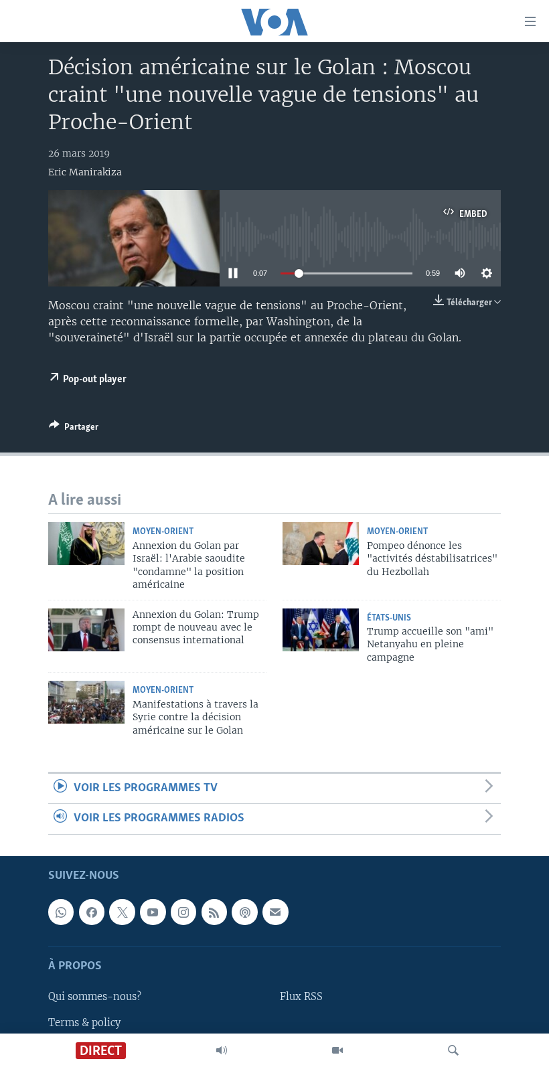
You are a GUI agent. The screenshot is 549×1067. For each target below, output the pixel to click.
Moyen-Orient (163, 531)
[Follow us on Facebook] (91, 911)
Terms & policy (84, 1022)
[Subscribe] (275, 911)
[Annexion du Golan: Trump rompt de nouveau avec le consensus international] (86, 629)
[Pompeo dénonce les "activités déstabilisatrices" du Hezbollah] (321, 543)
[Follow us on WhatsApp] (61, 911)
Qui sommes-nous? (94, 997)
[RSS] (214, 911)
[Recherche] (453, 1050)
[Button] (73, 429)
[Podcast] (244, 911)
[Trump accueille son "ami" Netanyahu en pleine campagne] (321, 629)
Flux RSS (301, 997)
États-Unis (389, 618)
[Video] (337, 1050)
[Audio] (222, 1050)
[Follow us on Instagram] (183, 911)
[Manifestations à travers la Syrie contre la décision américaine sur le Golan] (86, 702)
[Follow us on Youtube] (152, 911)
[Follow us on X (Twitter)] (122, 911)
